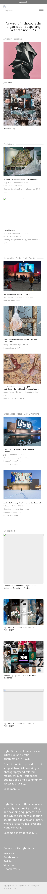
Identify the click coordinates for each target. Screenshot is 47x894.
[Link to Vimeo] (34, 891)
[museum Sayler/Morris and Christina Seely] (22, 175)
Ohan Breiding (9, 129)
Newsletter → (12, 869)
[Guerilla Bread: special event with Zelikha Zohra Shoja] (22, 335)
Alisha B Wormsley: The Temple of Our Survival (22, 503)
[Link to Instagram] (30, 891)
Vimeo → (9, 865)
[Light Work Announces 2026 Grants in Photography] (23, 612)
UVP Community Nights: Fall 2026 (16, 294)
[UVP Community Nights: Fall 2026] (22, 290)
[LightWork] (19, 11)
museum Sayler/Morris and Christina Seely (20, 179)
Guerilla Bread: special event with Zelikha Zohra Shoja (20, 340)
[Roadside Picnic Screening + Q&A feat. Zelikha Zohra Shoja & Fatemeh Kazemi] (22, 383)
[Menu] (40, 11)
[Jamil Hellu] (22, 78)
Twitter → (10, 861)
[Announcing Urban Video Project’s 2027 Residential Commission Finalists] (23, 559)
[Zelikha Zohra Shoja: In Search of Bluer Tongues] (22, 445)
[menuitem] (23, 2)
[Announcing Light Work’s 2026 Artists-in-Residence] (23, 657)
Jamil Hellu (8, 82)
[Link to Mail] (19, 891)
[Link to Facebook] (26, 891)
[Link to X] (23, 891)
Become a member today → (20, 832)
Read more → (12, 789)
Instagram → (12, 853)
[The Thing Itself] (22, 200)
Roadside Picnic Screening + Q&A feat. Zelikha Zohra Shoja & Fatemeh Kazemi (21, 388)
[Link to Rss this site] (41, 891)
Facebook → (11, 857)
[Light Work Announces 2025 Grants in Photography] (23, 705)
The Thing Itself (10, 230)
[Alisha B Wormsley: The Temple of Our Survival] (22, 499)
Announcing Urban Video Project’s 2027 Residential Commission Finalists (20, 586)
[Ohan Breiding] (22, 125)
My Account (23, 2)
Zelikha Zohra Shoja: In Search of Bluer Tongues (19, 450)
